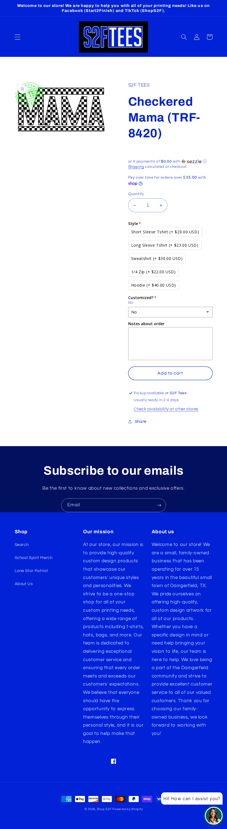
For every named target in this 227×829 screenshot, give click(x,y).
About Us (24, 584)
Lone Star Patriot (31, 571)
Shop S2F (104, 809)
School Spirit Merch (34, 558)
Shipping (136, 167)
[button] (17, 37)
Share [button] (140, 421)
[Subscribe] (159, 505)
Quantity (136, 194)
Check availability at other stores (166, 409)
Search (22, 545)
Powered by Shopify (127, 809)
